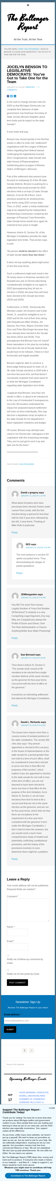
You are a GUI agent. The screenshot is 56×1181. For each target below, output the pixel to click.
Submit (10, 1029)
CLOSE (52, 1108)
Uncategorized (26, 464)
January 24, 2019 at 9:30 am (33, 658)
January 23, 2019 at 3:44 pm (33, 598)
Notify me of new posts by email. (23, 974)
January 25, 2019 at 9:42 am (33, 725)
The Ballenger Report (28, 22)
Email (10, 941)
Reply (15, 532)
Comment (12, 896)
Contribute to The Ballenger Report (28, 1176)
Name (11, 927)
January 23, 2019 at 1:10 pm (33, 496)
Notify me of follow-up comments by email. (25, 961)
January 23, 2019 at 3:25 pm (38, 548)
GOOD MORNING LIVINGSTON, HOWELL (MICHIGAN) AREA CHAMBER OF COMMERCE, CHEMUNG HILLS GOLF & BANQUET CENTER (34, 1099)
